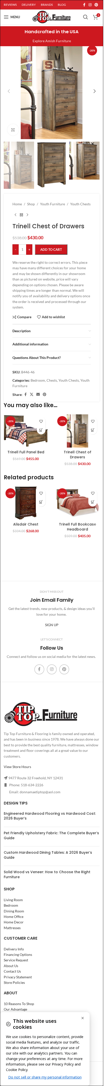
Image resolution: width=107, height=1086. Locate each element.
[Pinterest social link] (96, 4)
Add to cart (51, 250)
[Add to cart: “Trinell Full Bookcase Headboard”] (92, 502)
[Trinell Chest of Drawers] (77, 431)
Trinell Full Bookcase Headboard (77, 527)
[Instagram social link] (90, 4)
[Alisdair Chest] (26, 503)
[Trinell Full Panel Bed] (26, 431)
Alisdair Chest (25, 524)
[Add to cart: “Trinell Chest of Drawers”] (92, 430)
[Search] (86, 17)
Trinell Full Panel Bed (25, 452)
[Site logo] (51, 16)
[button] (9, 91)
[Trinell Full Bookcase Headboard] (77, 503)
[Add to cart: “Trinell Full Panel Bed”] (41, 430)
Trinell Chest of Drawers (77, 455)
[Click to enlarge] (13, 129)
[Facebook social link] (84, 4)
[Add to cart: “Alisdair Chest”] (41, 502)
